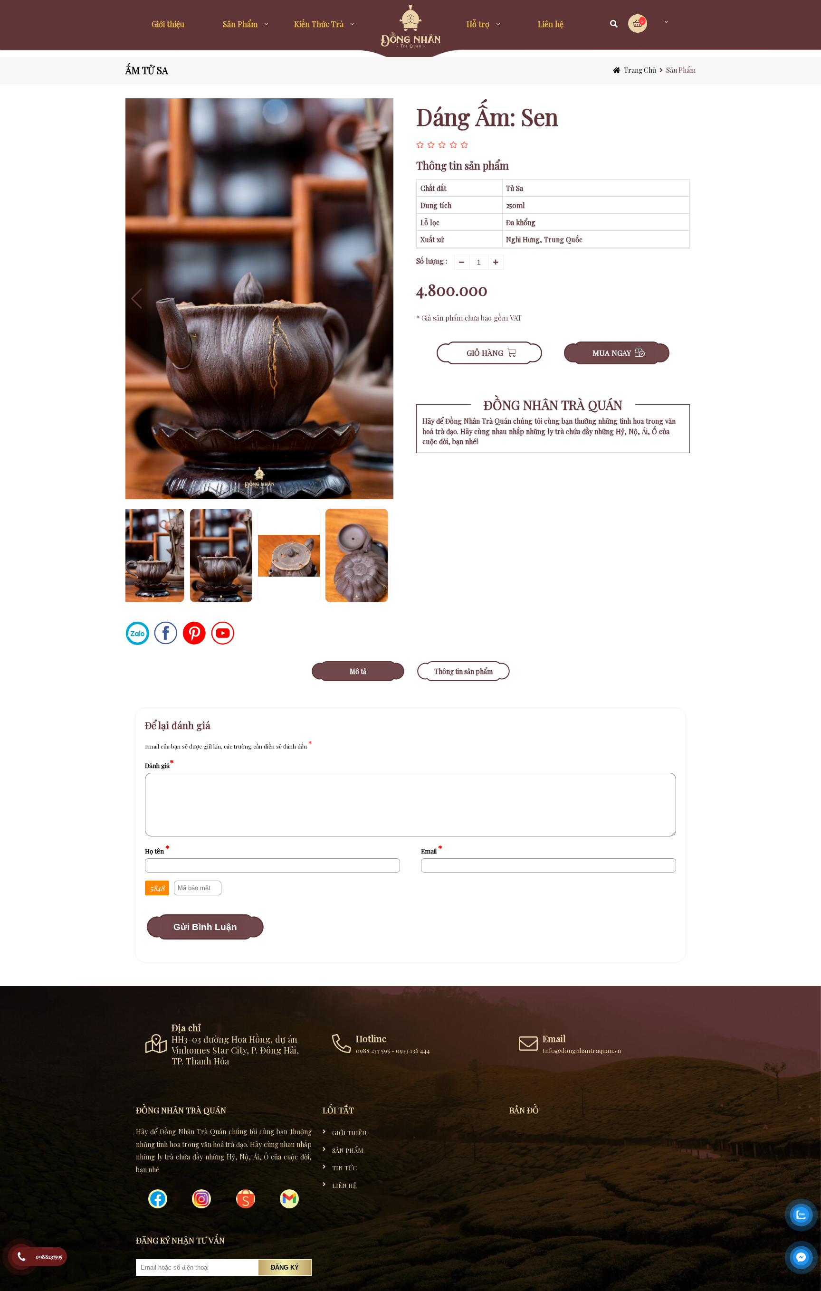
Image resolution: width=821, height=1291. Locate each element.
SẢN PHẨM (347, 1150)
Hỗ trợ (478, 24)
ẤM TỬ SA (146, 70)
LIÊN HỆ (344, 1185)
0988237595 (49, 1256)
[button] (382, 298)
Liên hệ (550, 24)
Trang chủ (640, 70)
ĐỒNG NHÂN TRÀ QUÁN (553, 404)
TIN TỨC (344, 1168)
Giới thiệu (168, 24)
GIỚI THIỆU (349, 1133)
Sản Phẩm (240, 24)
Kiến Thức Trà (319, 24)
